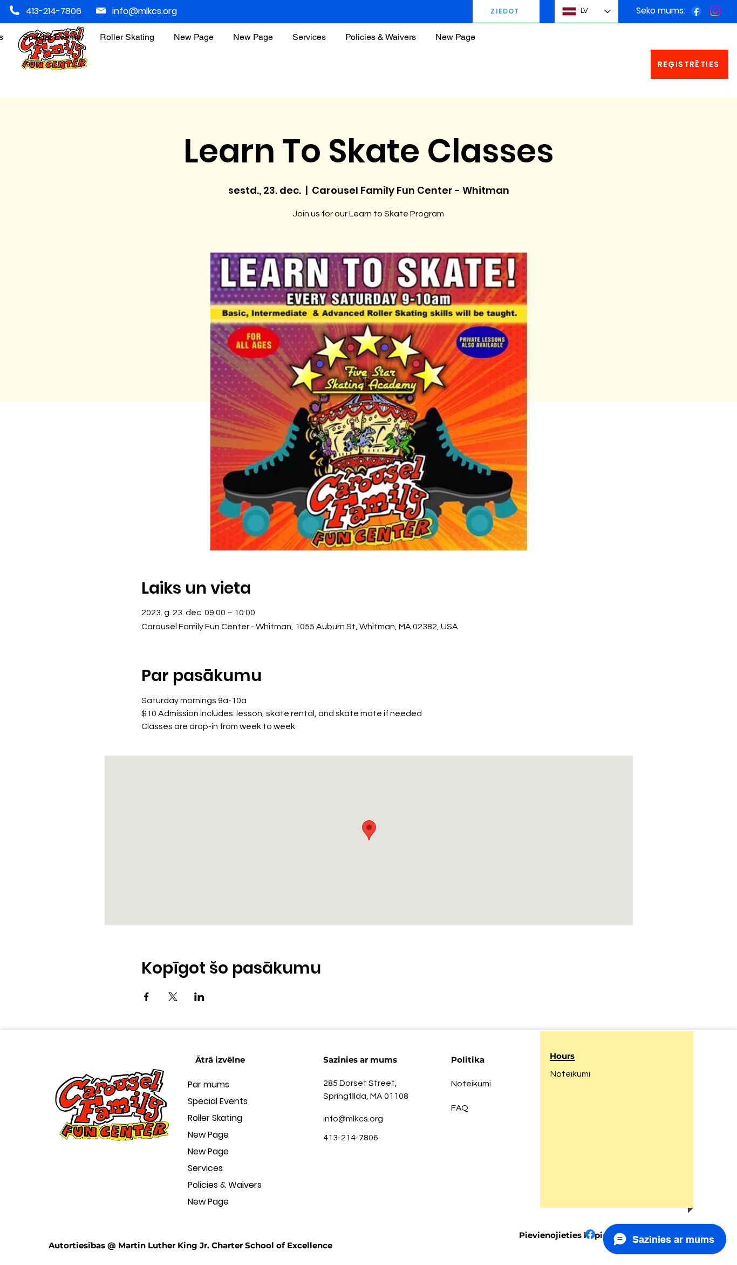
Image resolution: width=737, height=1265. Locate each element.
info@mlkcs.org (144, 11)
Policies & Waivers (225, 1185)
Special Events (218, 1101)
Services (205, 1168)
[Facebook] (696, 11)
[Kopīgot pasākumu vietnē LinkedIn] (199, 996)
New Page (208, 1134)
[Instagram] (715, 11)
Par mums (208, 1084)
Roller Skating (215, 1118)
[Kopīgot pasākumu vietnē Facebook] (146, 996)
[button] (381, 32)
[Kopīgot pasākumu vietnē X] (173, 996)
